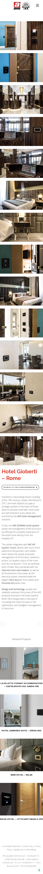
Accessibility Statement (11, 846)
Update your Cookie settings (25, 849)
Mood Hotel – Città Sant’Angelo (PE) (21, 819)
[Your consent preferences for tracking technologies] (39, 870)
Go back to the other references (19, 487)
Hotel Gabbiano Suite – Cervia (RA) (21, 730)
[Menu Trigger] (37, 5)
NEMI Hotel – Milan (21, 775)
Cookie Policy (27, 846)
